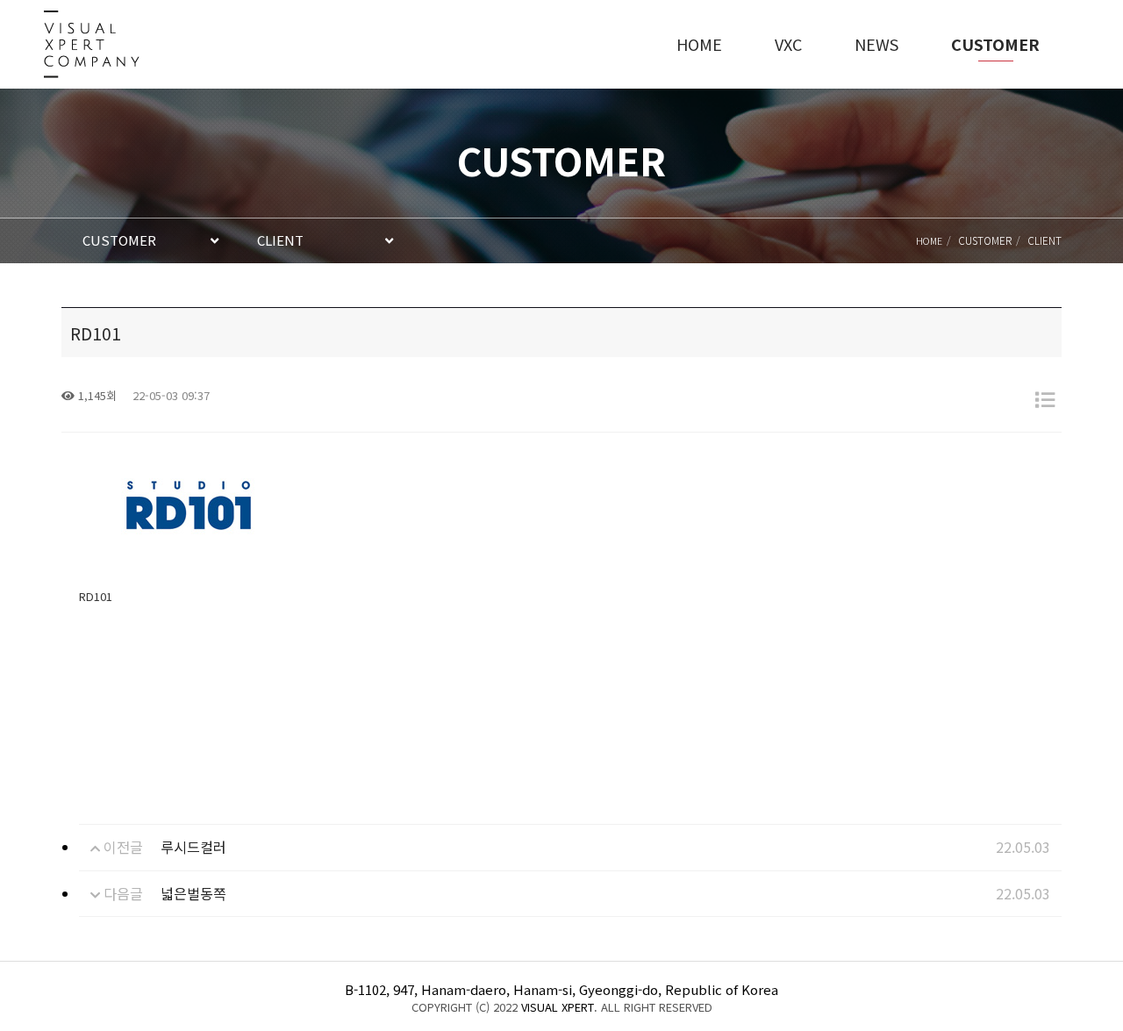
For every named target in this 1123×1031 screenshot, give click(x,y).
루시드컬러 (193, 846)
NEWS (876, 43)
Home (929, 240)
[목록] (1044, 398)
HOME (699, 43)
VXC (788, 43)
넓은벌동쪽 (193, 893)
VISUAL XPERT (557, 1007)
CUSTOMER (995, 43)
